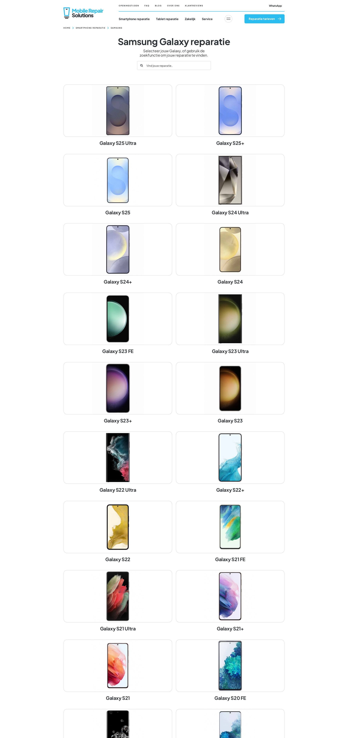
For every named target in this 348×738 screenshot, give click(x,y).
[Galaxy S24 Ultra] (230, 185)
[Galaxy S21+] (230, 601)
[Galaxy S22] (117, 532)
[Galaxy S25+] (230, 115)
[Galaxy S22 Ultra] (117, 462)
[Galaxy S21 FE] (230, 532)
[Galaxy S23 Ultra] (230, 324)
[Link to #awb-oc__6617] (228, 19)
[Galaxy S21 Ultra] (117, 601)
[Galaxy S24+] (117, 254)
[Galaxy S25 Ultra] (117, 115)
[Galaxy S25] (117, 185)
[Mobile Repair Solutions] (83, 8)
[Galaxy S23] (230, 393)
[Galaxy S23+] (117, 393)
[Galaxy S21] (117, 670)
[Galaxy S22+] (230, 462)
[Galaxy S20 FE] (230, 670)
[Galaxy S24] (230, 254)
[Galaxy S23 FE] (117, 324)
